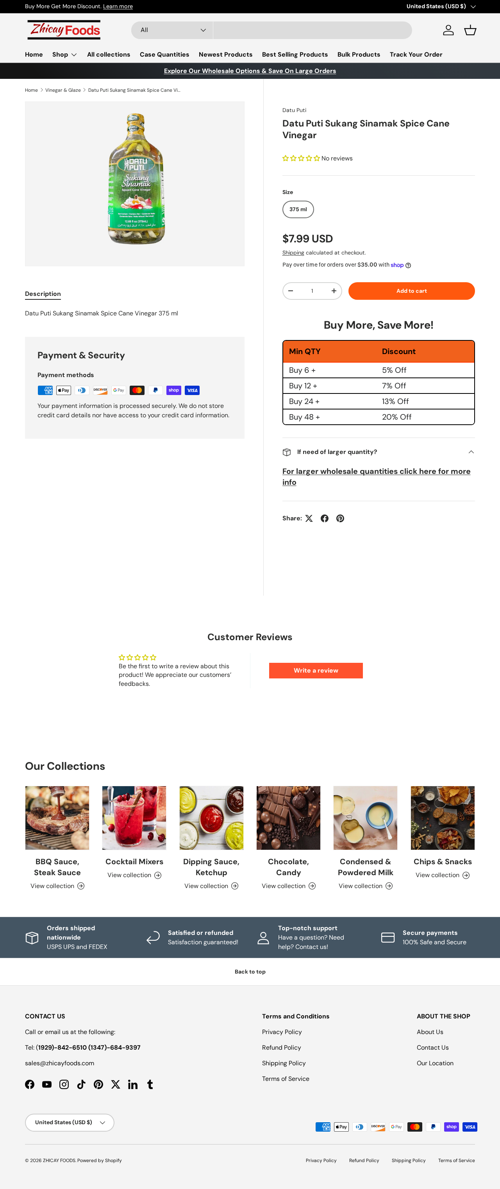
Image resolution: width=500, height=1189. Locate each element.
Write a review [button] (316, 670)
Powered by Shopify (99, 1160)
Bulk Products (359, 54)
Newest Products (226, 54)
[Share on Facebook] (324, 518)
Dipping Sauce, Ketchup (211, 867)
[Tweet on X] (309, 518)
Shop (60, 54)
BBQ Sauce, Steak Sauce (57, 867)
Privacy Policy (282, 1032)
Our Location (435, 1063)
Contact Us (433, 1047)
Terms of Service (285, 1079)
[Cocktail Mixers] (134, 818)
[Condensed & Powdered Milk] (365, 818)
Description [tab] (43, 294)
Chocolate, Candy (288, 867)
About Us (430, 1032)
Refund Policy (281, 1047)
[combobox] (271, 30)
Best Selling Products (295, 54)
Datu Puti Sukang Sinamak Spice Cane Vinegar (135, 90)
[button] (470, 30)
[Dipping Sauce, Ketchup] (211, 818)
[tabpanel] (135, 313)
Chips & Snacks (443, 861)
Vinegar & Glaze (63, 90)
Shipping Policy (284, 1063)
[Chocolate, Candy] (288, 818)
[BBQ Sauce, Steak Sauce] (57, 818)
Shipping (293, 252)
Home (34, 54)
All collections (108, 54)
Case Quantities (164, 54)
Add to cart (411, 290)
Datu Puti (294, 110)
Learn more (118, 6)
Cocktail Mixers (134, 861)
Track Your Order (416, 54)
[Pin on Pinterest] (340, 518)
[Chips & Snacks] (443, 818)
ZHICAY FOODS (59, 1160)
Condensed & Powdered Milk (365, 867)
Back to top (250, 971)
